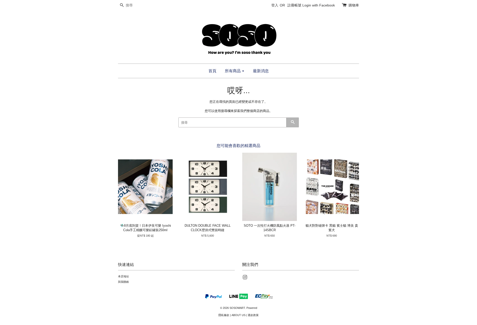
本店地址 (123, 276)
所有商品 (233, 71)
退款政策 (253, 315)
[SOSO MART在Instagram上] (245, 278)
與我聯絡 (123, 281)
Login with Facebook (318, 5)
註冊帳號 (294, 5)
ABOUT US (238, 315)
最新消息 (261, 71)
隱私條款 (223, 315)
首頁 (212, 71)
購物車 (354, 5)
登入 (274, 5)
